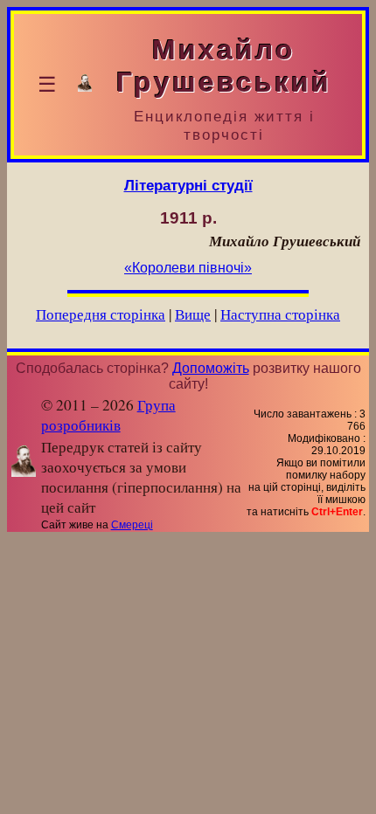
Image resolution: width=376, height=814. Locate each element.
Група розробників (108, 415)
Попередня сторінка (100, 314)
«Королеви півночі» (188, 267)
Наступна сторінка (280, 314)
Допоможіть (210, 368)
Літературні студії (188, 185)
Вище (193, 314)
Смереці (132, 525)
